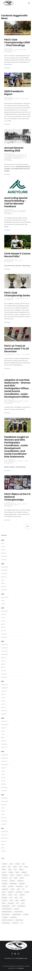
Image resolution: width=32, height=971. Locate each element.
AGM (22, 98)
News (9, 155)
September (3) (4, 765)
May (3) (3, 701)
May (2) (3, 664)
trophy (13, 906)
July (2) (3, 600)
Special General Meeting (6, 908)
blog (20, 260)
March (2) (3, 553)
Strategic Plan (20, 880)
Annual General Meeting (19, 155)
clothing (4, 894)
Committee (11, 872)
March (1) (3, 587)
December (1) (4, 567)
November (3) (4, 801)
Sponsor (12, 875)
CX (15, 50)
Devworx (21, 968)
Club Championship (5, 906)
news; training (19, 892)
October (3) (4, 721)
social (17, 402)
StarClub (4, 886)
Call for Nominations (11, 156)
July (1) (2, 543)
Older (27, 526)
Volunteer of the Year (20, 157)
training (10, 894)
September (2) (4, 597)
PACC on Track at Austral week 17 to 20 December (16, 348)
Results (11, 863)
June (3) (3, 621)
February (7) (4, 787)
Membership (7, 213)
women (26, 401)
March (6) (3, 784)
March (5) (3, 741)
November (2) (4, 758)
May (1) (3, 583)
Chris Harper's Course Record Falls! (17, 255)
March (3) (3, 631)
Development (4, 883)
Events (16, 897)
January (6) (3, 590)
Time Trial (17, 863)
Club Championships (20, 49)
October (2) (4, 651)
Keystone (12, 889)
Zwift (11, 897)
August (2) (4, 728)
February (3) (4, 744)
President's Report (14, 98)
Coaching (4, 872)
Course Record (5, 889)
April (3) (3, 704)
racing (6, 260)
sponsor (14, 866)
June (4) (3, 661)
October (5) (4, 761)
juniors (10, 401)
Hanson (26, 866)
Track (20, 866)
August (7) (4, 691)
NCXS (16, 894)
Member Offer (4, 875)
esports (3, 892)
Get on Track (4, 880)
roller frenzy (21, 883)
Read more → (7, 68)
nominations (10, 892)
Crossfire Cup (8, 50)
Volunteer (21, 869)
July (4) (3, 694)
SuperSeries (19, 875)
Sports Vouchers (19, 886)
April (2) (3, 550)
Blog (5, 401)
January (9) (3, 791)
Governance (14, 211)
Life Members (16, 158)
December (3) (4, 645)
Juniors (17, 872)
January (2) (3, 560)
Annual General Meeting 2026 (13, 149)
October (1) (4, 574)
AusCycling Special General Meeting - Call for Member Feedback (15, 202)
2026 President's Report (14, 93)
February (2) (4, 674)
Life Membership (13, 917)
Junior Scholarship (5, 914)
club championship (21, 906)
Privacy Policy (8, 958)
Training (4, 869)
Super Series (11, 886)
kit (23, 889)
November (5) (4, 648)
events (26, 98)
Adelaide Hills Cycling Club (7, 920)
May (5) (3, 778)
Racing (10, 869)
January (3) (3, 747)
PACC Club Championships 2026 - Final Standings (17, 42)
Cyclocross (4, 863)
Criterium (27, 892)
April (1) (3, 604)
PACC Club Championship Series (17, 294)
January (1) (3, 637)
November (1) (4, 570)
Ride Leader (4, 897)
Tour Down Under (13, 883)
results (10, 49)
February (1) (4, 556)
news (5, 49)
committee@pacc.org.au (21, 958)
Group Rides (22, 894)
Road (23, 863)
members (20, 401)
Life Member (7, 158)
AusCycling (12, 210)
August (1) (3, 577)
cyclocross (8, 504)
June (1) (3, 547)
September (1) (4, 654)
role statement (9, 402)
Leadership (22, 211)
